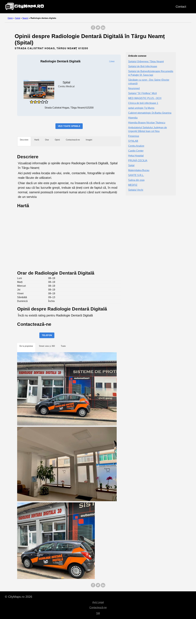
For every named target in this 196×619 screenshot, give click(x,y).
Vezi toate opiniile (69, 126)
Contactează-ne (98, 607)
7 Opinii (111, 61)
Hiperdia (133, 118)
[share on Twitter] (98, 29)
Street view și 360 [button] (47, 346)
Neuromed (134, 88)
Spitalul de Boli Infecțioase (142, 66)
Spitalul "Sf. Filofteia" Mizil (142, 93)
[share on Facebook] (93, 29)
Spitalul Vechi (135, 190)
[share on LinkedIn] (102, 29)
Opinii (10, 18)
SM (98, 613)
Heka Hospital (136, 155)
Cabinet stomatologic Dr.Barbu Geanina (149, 113)
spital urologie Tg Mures (141, 108)
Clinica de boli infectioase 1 (143, 103)
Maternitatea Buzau (138, 170)
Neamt (25, 18)
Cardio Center (135, 151)
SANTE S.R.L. (136, 175)
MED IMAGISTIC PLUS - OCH (144, 98)
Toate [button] (63, 346)
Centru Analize (136, 146)
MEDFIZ (132, 185)
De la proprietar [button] (26, 346)
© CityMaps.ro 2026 (18, 596)
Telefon (47, 335)
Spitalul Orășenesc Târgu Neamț (146, 61)
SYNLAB (133, 141)
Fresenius (133, 136)
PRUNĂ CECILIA (137, 160)
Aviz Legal (98, 602)
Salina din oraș (136, 180)
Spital (17, 18)
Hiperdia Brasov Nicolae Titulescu (146, 122)
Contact (181, 6)
